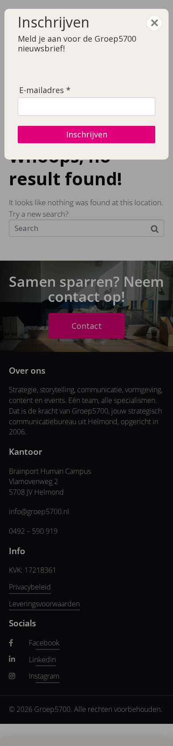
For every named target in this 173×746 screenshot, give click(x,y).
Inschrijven (86, 134)
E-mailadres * (45, 90)
